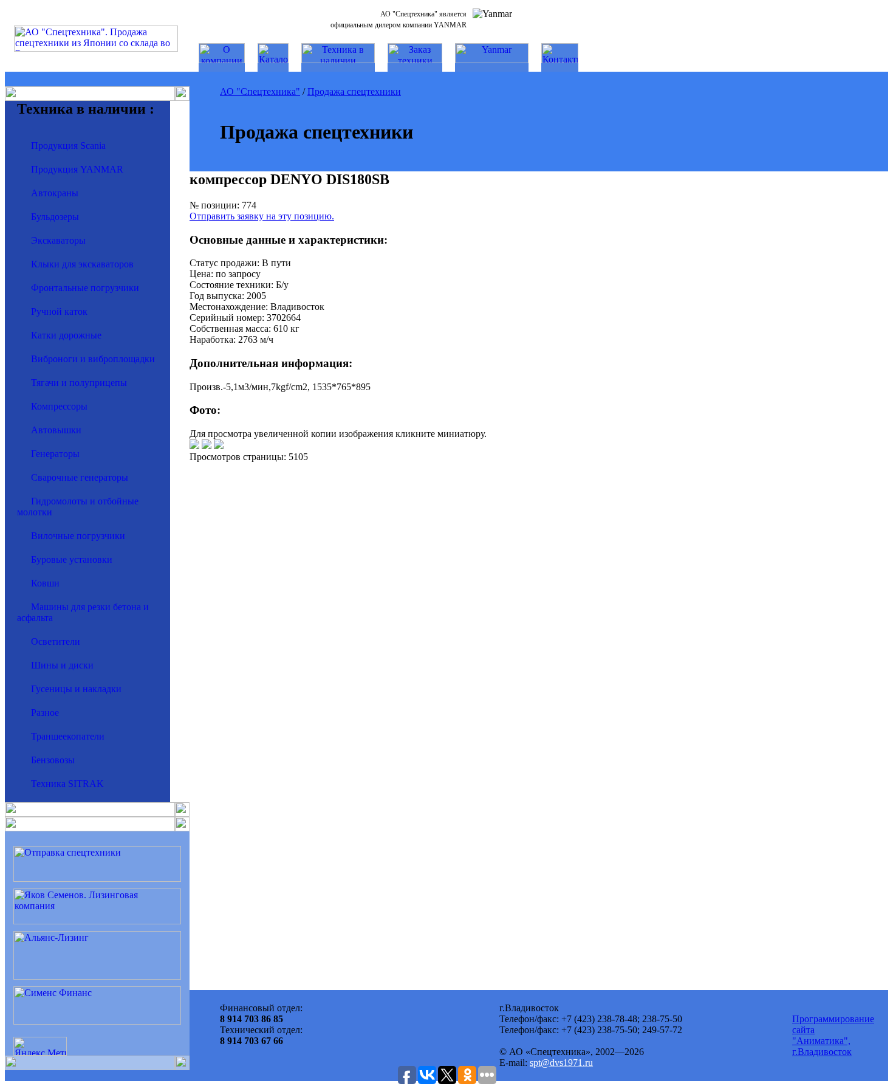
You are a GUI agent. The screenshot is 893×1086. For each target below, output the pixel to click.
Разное (45, 712)
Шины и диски (62, 665)
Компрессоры (59, 406)
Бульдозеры (55, 216)
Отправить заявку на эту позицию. (262, 216)
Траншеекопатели (67, 736)
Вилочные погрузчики (78, 536)
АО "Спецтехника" (260, 91)
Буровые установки (71, 559)
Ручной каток (59, 311)
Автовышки (56, 430)
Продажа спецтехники (354, 91)
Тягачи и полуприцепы (79, 382)
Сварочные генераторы (79, 477)
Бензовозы (53, 760)
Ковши (45, 583)
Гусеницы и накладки (76, 689)
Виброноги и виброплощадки (93, 359)
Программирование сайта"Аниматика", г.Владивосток (833, 1035)
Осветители (55, 641)
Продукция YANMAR (77, 169)
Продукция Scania (68, 145)
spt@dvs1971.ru (561, 1062)
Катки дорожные (66, 335)
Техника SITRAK (67, 783)
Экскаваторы (58, 240)
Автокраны (54, 193)
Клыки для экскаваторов (82, 264)
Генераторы (55, 453)
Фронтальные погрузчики (85, 288)
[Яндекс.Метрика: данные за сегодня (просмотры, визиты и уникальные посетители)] (40, 1046)
